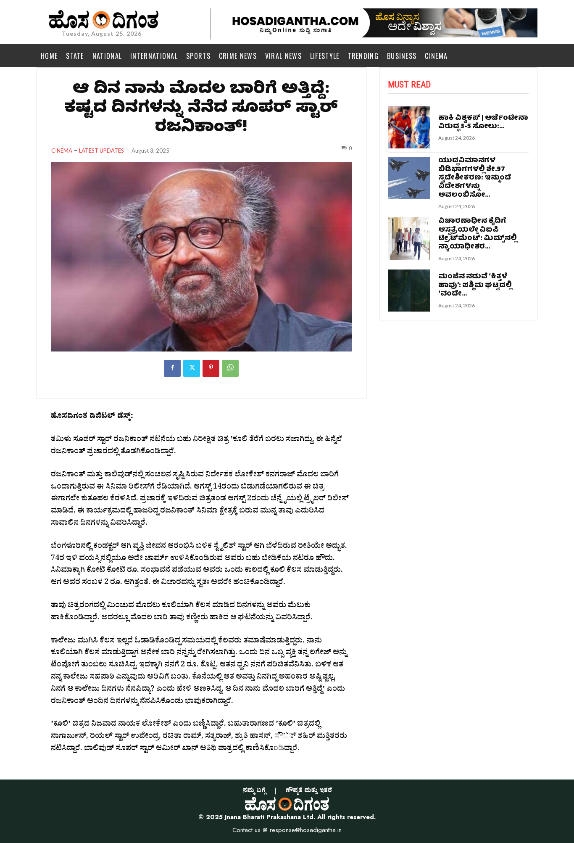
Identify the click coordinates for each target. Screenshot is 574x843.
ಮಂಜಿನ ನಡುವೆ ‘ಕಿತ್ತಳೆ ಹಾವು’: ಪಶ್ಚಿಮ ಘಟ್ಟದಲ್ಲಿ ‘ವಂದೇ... (475, 285)
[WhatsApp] (230, 368)
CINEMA (61, 150)
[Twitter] (191, 368)
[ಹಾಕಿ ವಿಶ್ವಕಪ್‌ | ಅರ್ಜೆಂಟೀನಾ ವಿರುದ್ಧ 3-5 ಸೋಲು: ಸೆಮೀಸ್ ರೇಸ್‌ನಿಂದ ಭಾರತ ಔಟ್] (409, 127)
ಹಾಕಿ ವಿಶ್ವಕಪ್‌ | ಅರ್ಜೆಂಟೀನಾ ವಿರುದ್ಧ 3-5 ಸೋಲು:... (483, 122)
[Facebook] (172, 368)
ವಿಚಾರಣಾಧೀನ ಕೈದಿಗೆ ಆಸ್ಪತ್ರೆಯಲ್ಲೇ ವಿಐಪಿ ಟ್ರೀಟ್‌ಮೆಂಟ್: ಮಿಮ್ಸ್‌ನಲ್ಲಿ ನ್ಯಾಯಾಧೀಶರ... (477, 234)
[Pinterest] (211, 368)
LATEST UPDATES (101, 150)
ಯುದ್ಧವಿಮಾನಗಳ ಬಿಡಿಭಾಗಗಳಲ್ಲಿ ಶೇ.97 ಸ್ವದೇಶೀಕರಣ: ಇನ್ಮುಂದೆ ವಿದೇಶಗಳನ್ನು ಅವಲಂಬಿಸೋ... (474, 178)
